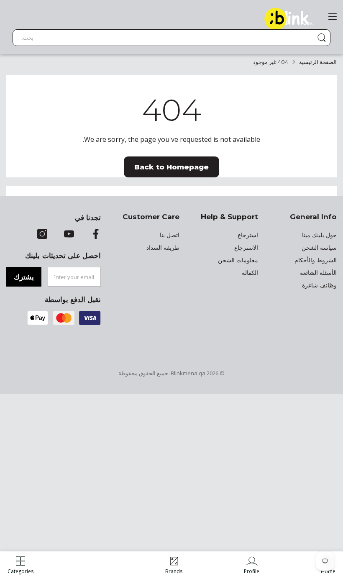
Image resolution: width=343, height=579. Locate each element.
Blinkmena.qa (188, 373)
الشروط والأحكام (315, 260)
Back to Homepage (171, 167)
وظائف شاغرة (319, 285)
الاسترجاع (246, 247)
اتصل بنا (169, 235)
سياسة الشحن (319, 247)
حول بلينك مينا (319, 235)
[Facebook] (96, 235)
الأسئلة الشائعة (318, 273)
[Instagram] (42, 235)
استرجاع (248, 235)
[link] (251, 565)
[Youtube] (69, 235)
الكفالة (250, 273)
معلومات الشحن (238, 260)
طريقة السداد (162, 247)
